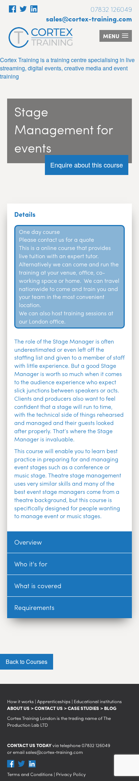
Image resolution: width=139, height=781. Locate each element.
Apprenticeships (54, 701)
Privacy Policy (71, 774)
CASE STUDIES (83, 708)
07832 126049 (96, 745)
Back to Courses (26, 661)
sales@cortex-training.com (89, 19)
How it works (20, 701)
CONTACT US (49, 708)
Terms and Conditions (30, 774)
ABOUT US (18, 708)
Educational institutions (98, 701)
